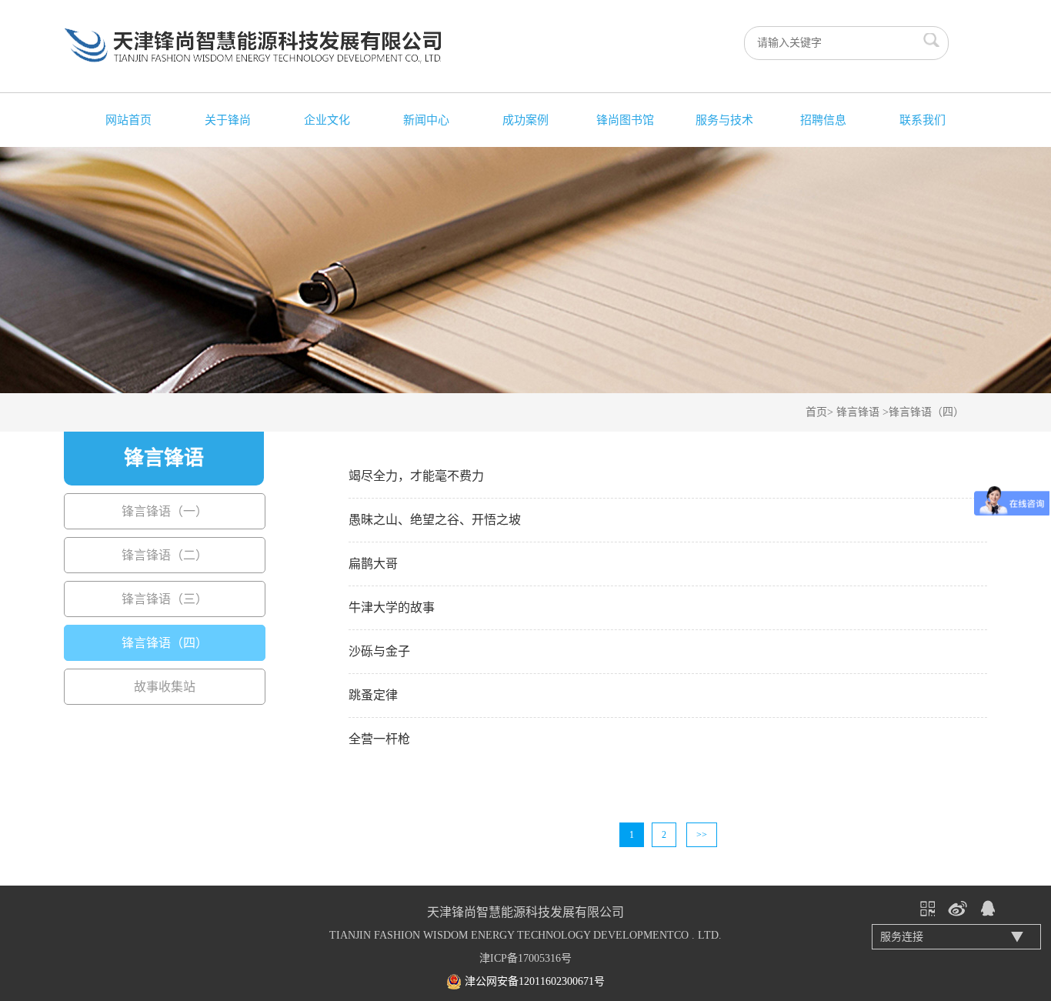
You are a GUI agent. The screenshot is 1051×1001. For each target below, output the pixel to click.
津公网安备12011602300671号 (535, 981)
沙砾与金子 (379, 651)
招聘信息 (823, 120)
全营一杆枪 (379, 739)
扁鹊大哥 (373, 563)
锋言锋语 (857, 412)
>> (701, 834)
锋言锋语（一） (165, 511)
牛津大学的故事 (392, 607)
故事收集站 (164, 686)
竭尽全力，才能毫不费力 (416, 475)
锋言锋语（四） (926, 412)
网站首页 (128, 120)
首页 (816, 412)
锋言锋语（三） (165, 599)
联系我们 (922, 120)
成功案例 (525, 120)
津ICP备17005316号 (525, 958)
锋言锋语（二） (165, 555)
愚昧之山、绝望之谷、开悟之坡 (435, 519)
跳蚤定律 (373, 695)
